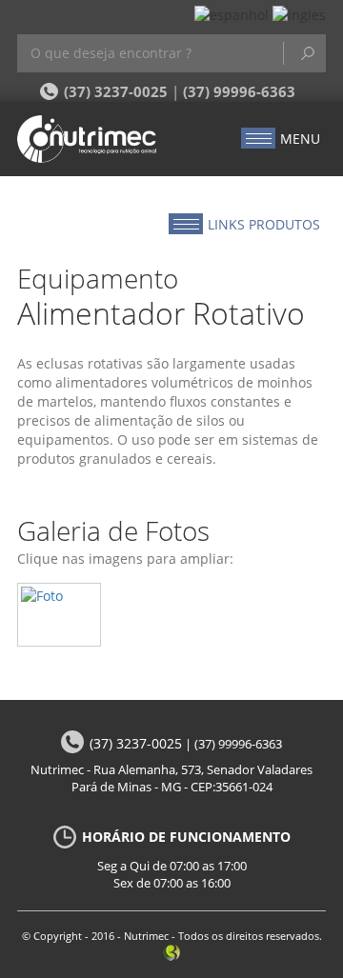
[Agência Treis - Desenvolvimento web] (172, 951)
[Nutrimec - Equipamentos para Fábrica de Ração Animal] (94, 139)
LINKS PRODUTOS (264, 224)
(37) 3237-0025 (116, 91)
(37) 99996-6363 (239, 91)
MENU (300, 139)
